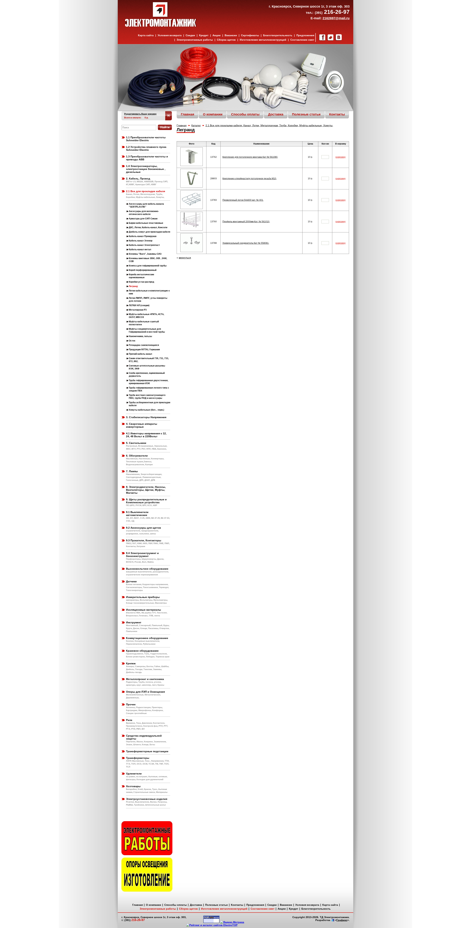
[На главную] (161, 25)
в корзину (341, 157)
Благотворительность (277, 35)
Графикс (341, 920)
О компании (153, 904)
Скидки (190, 35)
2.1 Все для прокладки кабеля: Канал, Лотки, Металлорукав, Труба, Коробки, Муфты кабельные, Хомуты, (269, 125)
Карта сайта (146, 35)
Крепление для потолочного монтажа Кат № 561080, (250, 157)
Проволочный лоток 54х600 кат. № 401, (243, 200)
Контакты (237, 904)
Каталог (196, 125)
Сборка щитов (226, 39)
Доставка (196, 904)
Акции (217, 35)
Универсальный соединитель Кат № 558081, (245, 243)
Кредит (203, 35)
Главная (182, 125)
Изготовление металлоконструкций (263, 39)
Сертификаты (250, 35)
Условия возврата (170, 35)
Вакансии (231, 35)
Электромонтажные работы (195, 39)
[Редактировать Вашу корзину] (168, 115)
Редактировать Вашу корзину (140, 114)
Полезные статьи (216, 904)
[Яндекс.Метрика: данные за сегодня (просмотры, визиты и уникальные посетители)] (232, 922)
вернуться (185, 257)
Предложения (305, 35)
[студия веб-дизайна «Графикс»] (332, 920)
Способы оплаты (175, 904)
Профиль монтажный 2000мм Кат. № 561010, (246, 221)
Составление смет (302, 39)
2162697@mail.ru (336, 18)
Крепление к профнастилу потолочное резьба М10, (249, 178)
